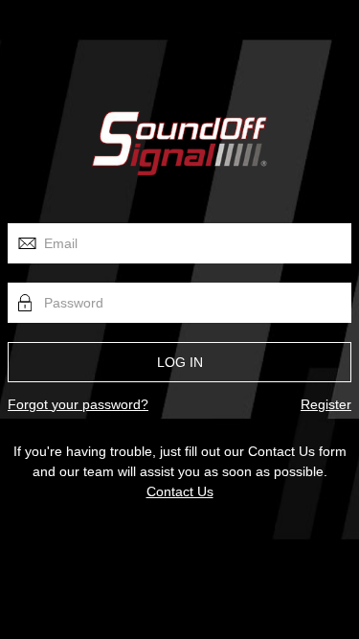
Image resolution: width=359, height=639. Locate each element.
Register (326, 404)
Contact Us (179, 491)
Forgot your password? (78, 404)
